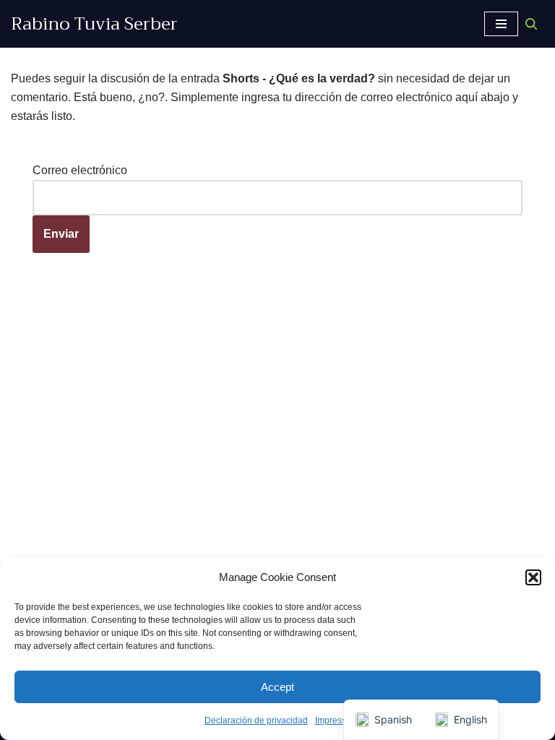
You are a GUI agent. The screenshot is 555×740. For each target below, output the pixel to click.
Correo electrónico (80, 170)
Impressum (336, 720)
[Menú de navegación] (501, 24)
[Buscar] (531, 24)
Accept (277, 687)
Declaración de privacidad (256, 720)
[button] (533, 577)
